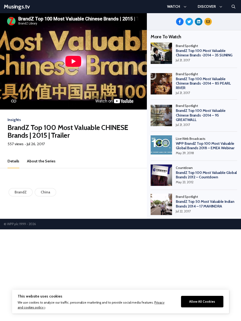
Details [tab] (13, 161)
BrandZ (21, 192)
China (45, 192)
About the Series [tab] (41, 161)
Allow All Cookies (202, 301)
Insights (14, 119)
